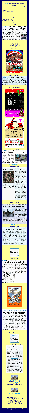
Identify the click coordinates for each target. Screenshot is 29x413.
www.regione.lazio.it (11, 11)
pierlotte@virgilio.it (18, 45)
